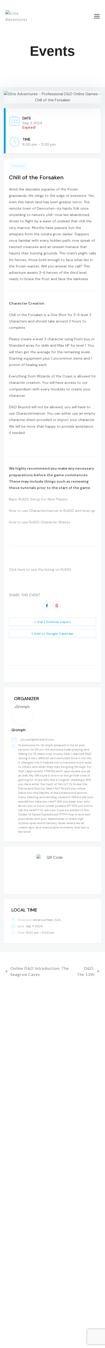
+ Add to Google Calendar (52, 634)
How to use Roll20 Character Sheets (39, 522)
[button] (97, 16)
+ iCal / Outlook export (52, 622)
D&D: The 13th (85, 972)
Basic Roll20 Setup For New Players (38, 499)
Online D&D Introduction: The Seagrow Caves (37, 972)
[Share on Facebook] (47, 605)
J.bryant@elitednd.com (37, 740)
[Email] (56, 605)
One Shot (18, 166)
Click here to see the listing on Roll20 (40, 569)
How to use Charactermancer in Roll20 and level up (52, 510)
